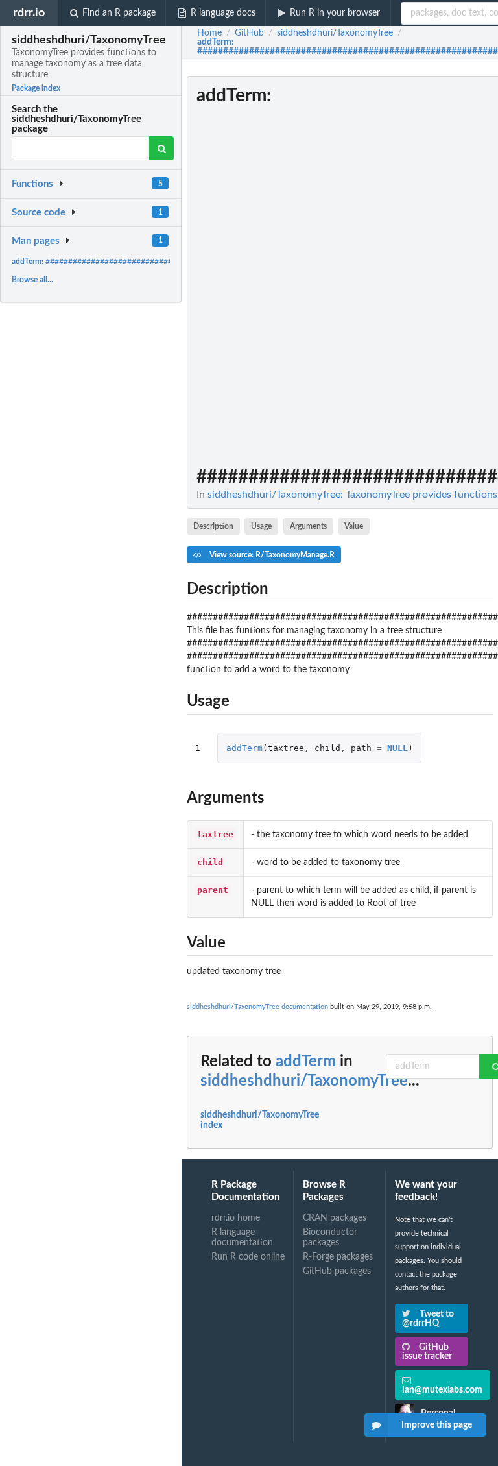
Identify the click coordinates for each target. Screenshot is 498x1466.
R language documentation (242, 1237)
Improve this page (436, 1425)
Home (209, 33)
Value (353, 526)
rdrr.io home (235, 1218)
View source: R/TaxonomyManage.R (271, 555)
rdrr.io (29, 12)
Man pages (36, 241)
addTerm (244, 748)
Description (213, 526)
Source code (38, 212)
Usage (261, 526)
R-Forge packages (338, 1257)
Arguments (308, 526)
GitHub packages (337, 1271)
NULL (397, 748)
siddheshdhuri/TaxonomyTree (304, 1081)
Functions (32, 184)
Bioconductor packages (330, 1237)
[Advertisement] (395, 270)
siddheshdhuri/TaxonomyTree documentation (257, 1006)
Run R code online (248, 1257)
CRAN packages (334, 1218)
